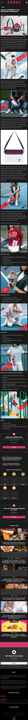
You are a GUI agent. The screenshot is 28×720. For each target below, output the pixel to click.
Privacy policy (23, 715)
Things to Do (17, 558)
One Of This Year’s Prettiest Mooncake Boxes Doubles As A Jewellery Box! (14, 598)
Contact (11, 715)
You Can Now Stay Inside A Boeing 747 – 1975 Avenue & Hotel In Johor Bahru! (14, 543)
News (15, 540)
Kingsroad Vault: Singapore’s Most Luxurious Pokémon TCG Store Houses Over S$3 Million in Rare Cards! (14, 580)
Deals (12, 595)
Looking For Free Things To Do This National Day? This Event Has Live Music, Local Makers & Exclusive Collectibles (14, 561)
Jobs (7, 715)
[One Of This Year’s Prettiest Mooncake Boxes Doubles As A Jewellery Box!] (14, 589)
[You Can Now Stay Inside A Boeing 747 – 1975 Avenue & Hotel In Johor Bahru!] (14, 534)
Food (16, 595)
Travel (19, 540)
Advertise (16, 715)
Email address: (14, 442)
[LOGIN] (26, 2)
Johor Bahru (10, 540)
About (3, 715)
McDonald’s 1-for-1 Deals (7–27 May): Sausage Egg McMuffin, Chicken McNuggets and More (14, 636)
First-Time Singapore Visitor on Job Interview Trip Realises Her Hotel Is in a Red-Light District (14, 617)
